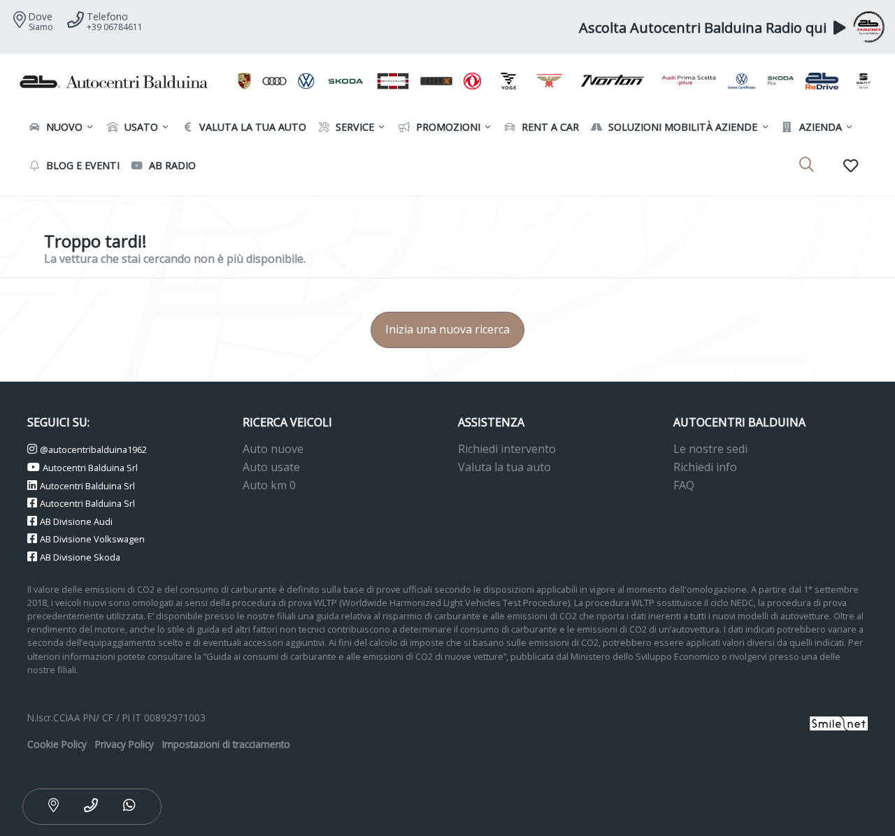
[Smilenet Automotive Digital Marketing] (839, 722)
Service (353, 127)
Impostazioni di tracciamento (226, 744)
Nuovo (63, 127)
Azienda (819, 127)
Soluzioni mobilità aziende (681, 127)
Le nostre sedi (710, 448)
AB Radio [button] (171, 165)
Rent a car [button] (549, 127)
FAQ (683, 485)
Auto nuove (273, 448)
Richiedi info (705, 467)
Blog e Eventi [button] (81, 165)
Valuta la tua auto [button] (251, 127)
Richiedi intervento (507, 448)
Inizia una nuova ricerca (447, 329)
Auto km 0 (269, 485)
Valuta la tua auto (504, 467)
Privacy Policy (124, 744)
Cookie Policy (57, 744)
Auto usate (271, 467)
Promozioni (446, 127)
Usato (140, 127)
